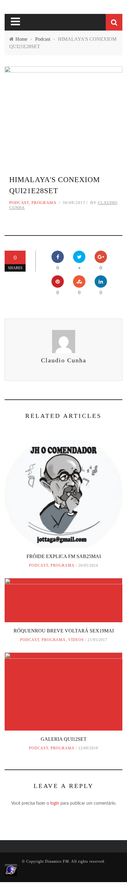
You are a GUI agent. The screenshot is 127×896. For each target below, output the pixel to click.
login (54, 803)
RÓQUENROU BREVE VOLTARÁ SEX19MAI (64, 630)
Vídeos (76, 640)
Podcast (19, 202)
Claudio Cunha (63, 360)
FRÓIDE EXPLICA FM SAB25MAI (64, 556)
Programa (43, 202)
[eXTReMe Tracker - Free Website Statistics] (11, 870)
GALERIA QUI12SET (64, 739)
